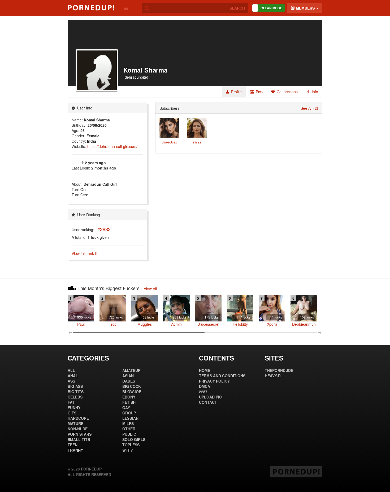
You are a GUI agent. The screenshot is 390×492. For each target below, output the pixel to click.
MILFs (128, 423)
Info (314, 91)
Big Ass (75, 386)
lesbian (130, 418)
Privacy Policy (214, 381)
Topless (131, 444)
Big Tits (76, 391)
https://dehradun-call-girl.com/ (112, 146)
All (71, 370)
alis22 (197, 142)
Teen (72, 444)
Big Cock (131, 386)
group (129, 412)
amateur (131, 370)
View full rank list (85, 253)
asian (128, 375)
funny (74, 407)
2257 (203, 391)
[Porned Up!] (91, 8)
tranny (75, 450)
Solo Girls (133, 439)
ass (71, 381)
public (129, 434)
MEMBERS (305, 8)
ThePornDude (279, 370)
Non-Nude (78, 428)
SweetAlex (169, 142)
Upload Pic (210, 397)
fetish (129, 402)
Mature (75, 423)
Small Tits (79, 439)
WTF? (127, 450)
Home (204, 370)
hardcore (78, 418)
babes (128, 381)
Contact (208, 402)
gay (126, 407)
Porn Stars (80, 434)
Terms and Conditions (222, 375)
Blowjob (131, 391)
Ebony (128, 397)
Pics (259, 91)
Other (128, 428)
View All (150, 288)
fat (71, 402)
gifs (72, 412)
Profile (236, 91)
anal (73, 375)
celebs (75, 397)
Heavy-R (273, 375)
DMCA (204, 386)
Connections (287, 91)
